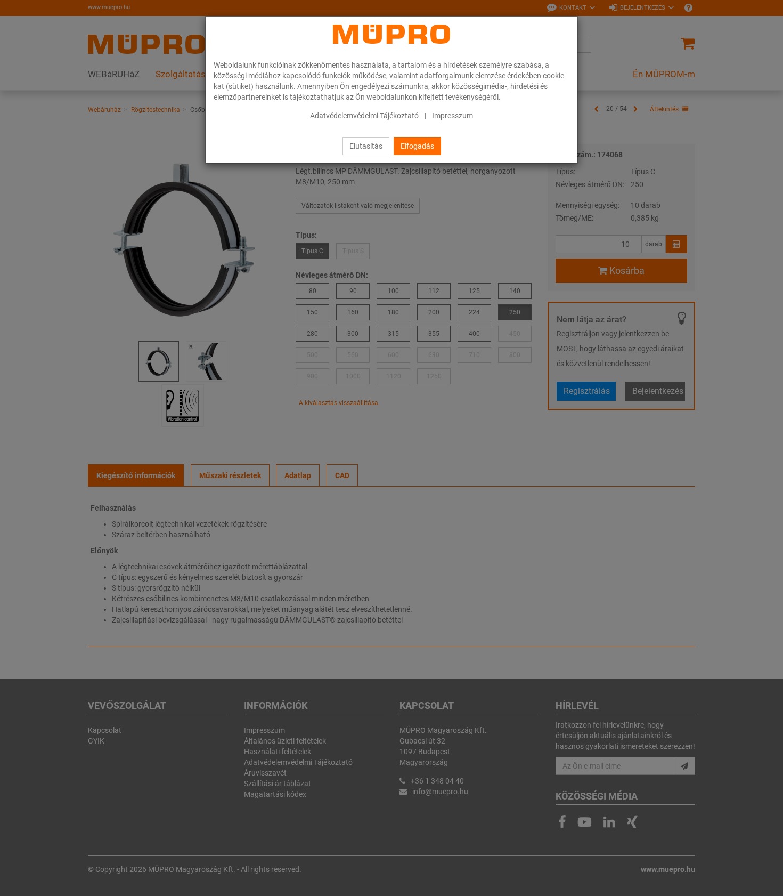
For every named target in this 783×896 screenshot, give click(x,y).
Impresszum (452, 115)
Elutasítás (365, 146)
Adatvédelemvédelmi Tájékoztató (364, 115)
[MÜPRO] (391, 34)
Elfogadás (417, 146)
